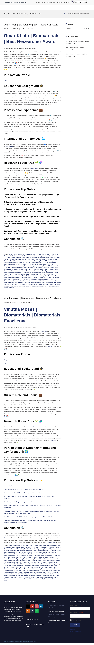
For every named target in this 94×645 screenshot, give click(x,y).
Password (76, 612)
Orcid (5, 80)
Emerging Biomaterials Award (31, 567)
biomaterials (54, 52)
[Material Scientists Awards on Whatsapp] (37, 611)
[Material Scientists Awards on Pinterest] (37, 606)
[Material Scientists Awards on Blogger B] (28, 611)
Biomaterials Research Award (12, 272)
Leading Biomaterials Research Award (26, 284)
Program (66, 2)
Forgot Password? (75, 631)
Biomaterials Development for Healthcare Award (30, 557)
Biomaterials (7, 538)
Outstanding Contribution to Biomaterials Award (37, 577)
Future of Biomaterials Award (49, 569)
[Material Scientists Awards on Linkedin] (41, 606)
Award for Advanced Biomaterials (42, 254)
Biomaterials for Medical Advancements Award (47, 559)
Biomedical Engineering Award (12, 276)
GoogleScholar (8, 360)
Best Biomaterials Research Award (28, 264)
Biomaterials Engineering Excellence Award (20, 559)
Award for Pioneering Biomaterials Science (40, 261)
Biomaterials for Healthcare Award (17, 267)
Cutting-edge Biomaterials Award (13, 565)
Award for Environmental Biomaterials (30, 259)
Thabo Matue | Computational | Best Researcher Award (76, 55)
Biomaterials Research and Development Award (40, 271)
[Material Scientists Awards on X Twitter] (28, 606)
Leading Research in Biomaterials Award (49, 284)
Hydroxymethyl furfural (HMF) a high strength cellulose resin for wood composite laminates (30, 492)
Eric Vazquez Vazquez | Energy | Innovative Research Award (75, 49)
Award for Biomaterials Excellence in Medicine (41, 547)
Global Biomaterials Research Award (14, 570)
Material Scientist (28, 29)
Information (76, 2)
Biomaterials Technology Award (45, 274)
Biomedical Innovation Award (30, 276)
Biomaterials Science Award (49, 562)
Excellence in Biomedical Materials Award (33, 279)
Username (76, 605)
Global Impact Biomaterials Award (35, 570)
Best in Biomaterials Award (46, 264)
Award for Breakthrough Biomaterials (42, 257)
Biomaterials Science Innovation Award (24, 274)
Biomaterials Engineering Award (33, 266)
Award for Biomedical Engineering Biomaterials (37, 549)
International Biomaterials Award (35, 282)
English (76, 1)
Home (38, 2)
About (43, 2)
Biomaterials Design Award (44, 555)
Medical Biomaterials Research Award (27, 575)
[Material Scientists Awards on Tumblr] (32, 611)
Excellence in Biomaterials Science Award (28, 569)
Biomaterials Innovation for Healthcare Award (45, 269)
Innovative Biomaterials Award (17, 282)
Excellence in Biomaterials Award (41, 277)
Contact (85, 2)
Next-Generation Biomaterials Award (14, 286)
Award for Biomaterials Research (21, 257)
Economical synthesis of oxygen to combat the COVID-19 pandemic (23, 489)
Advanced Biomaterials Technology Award (45, 545)
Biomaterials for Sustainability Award (38, 267)
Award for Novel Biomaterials (18, 261)
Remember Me (76, 620)
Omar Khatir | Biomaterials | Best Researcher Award (31, 24)
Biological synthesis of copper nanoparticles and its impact (21, 502)
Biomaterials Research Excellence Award (33, 272)
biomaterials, (34, 168)
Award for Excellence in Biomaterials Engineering (34, 550)
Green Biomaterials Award (32, 281)
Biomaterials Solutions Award (12, 564)
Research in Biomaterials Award (35, 286)
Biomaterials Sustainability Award (30, 564)
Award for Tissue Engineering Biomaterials (31, 262)
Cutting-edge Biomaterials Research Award (36, 565)
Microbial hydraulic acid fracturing (13, 485)
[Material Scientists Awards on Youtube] (32, 606)
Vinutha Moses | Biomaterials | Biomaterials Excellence (32, 298)
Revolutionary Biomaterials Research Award (28, 579)
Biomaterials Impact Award (11, 560)
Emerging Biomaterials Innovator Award (19, 277)
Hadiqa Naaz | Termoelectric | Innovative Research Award (77, 42)
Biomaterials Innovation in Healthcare (15, 271)
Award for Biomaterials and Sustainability (30, 256)
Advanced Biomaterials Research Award (20, 254)
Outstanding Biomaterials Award (13, 577)
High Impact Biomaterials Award (24, 572)
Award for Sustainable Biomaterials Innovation (30, 554)
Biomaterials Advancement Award (13, 266)
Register (59, 2)
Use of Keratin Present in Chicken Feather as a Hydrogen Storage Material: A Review (28, 517)
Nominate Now (51, 2)
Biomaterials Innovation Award (22, 269)
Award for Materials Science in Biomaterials (30, 552)
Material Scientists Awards (16, 2)
